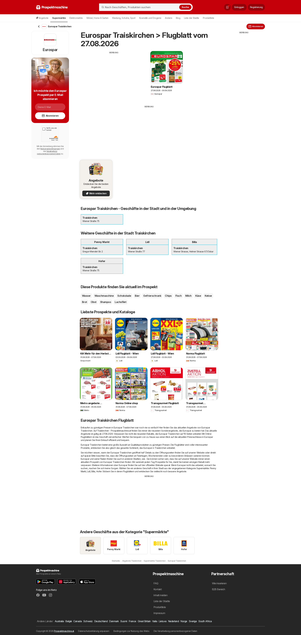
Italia (154, 621)
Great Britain (144, 621)
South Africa (205, 621)
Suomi (123, 621)
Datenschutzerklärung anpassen (93, 631)
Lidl (88, 471)
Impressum (159, 613)
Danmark (114, 621)
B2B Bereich (218, 589)
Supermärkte (202, 468)
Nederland (173, 621)
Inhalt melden (160, 595)
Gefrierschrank (152, 295)
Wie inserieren (219, 583)
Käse (198, 295)
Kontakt (157, 589)
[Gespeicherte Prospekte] (227, 7)
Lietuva (162, 621)
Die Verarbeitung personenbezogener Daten (175, 631)
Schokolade (124, 295)
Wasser (86, 295)
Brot (84, 302)
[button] (45, 581)
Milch (188, 295)
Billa (93, 471)
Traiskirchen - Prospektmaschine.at (114, 430)
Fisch (178, 295)
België (68, 621)
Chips (168, 295)
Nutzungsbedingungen (50, 149)
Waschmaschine (104, 295)
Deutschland (101, 621)
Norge (183, 621)
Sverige (193, 621)
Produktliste (208, 18)
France (132, 621)
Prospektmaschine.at (64, 631)
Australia (59, 621)
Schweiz (87, 621)
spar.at (87, 455)
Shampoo (105, 302)
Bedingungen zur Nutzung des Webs (131, 631)
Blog (178, 18)
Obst (93, 302)
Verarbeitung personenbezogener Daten (48, 152)
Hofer (99, 471)
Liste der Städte (191, 18)
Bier (137, 295)
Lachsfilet (120, 302)
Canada (77, 621)
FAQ (155, 583)
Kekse (208, 295)
